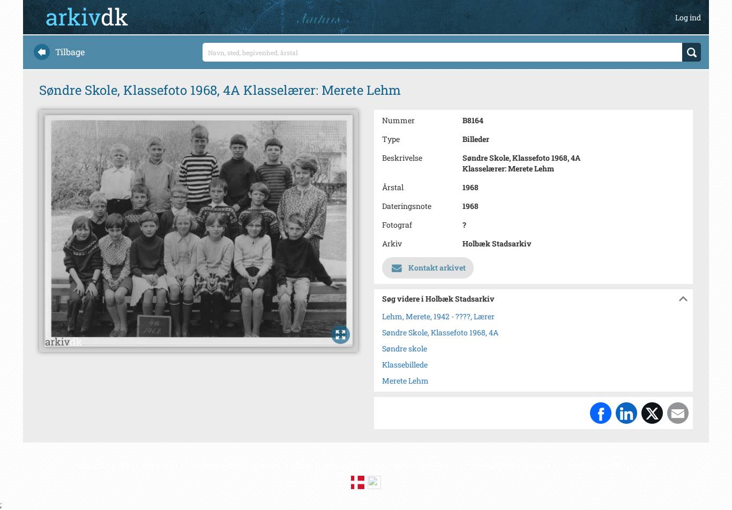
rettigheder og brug (237, 465)
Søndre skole (404, 348)
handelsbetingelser (507, 465)
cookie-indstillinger (611, 465)
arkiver (162, 465)
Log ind (688, 17)
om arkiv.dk (103, 465)
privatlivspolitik (411, 465)
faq (302, 465)
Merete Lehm (405, 381)
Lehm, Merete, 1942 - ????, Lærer (438, 316)
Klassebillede (405, 364)
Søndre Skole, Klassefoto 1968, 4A (440, 332)
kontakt (341, 465)
